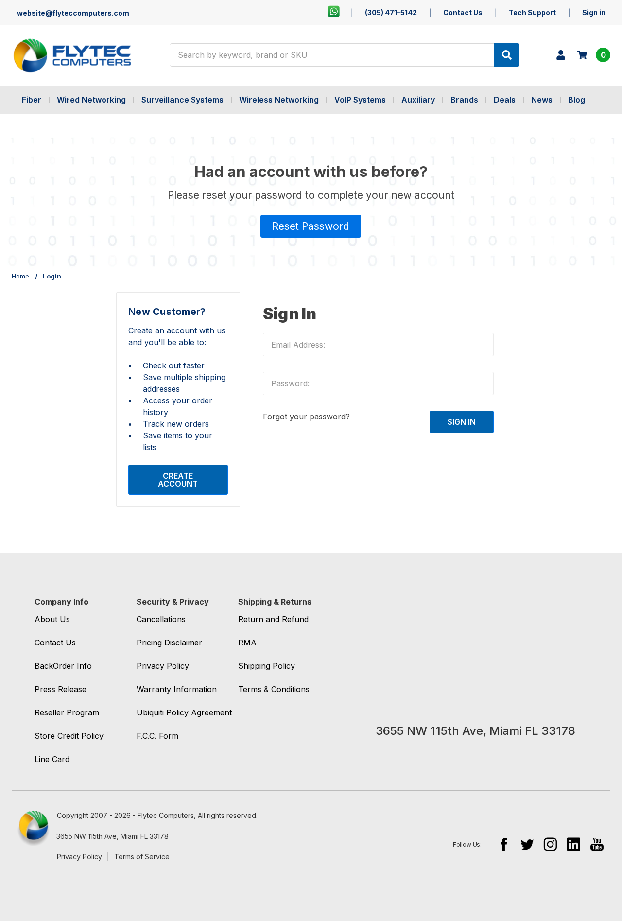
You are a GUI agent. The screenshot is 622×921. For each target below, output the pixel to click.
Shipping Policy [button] (266, 666)
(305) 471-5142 (391, 12)
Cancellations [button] (161, 619)
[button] (310, 226)
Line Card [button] (52, 759)
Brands (464, 99)
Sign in (593, 12)
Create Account (178, 479)
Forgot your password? (306, 416)
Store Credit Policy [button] (69, 736)
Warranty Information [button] (177, 689)
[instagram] (550, 843)
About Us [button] (52, 619)
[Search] (506, 55)
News (542, 99)
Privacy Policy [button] (163, 666)
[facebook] (503, 843)
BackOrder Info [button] (63, 666)
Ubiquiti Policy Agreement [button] (184, 712)
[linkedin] (573, 843)
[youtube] (597, 843)
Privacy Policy (79, 856)
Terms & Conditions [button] (274, 689)
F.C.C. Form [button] (157, 736)
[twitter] (527, 843)
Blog (576, 99)
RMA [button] (247, 642)
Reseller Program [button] (67, 712)
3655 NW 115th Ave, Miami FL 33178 (112, 836)
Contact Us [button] (55, 642)
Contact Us (463, 12)
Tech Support (532, 12)
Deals (505, 99)
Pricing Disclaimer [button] (169, 642)
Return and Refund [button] (273, 619)
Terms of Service (142, 856)
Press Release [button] (60, 689)
